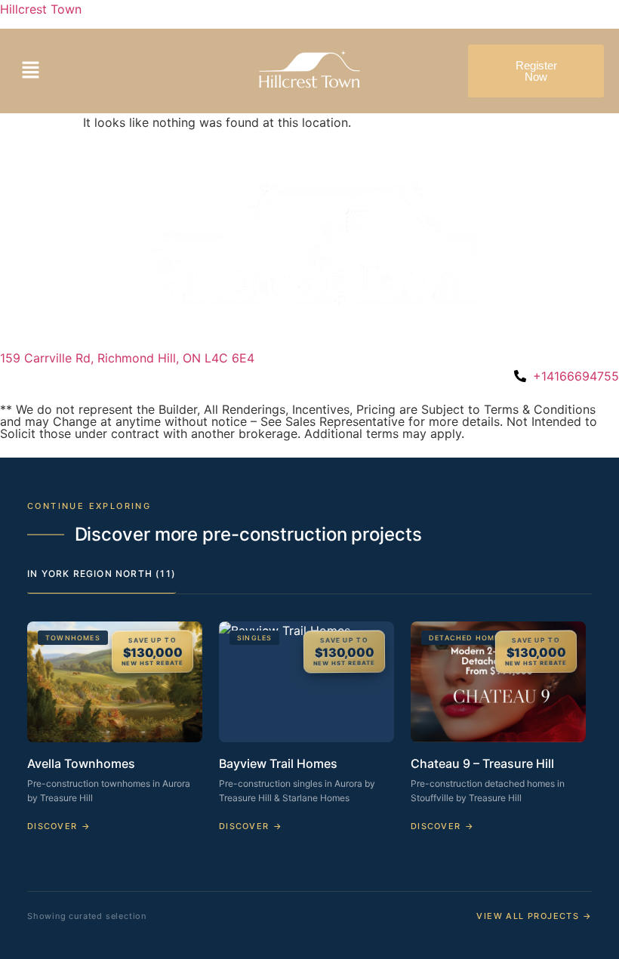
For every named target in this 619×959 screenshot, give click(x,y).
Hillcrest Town (41, 9)
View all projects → (534, 916)
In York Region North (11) (101, 573)
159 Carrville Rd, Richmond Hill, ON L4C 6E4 (127, 357)
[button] (83, 70)
